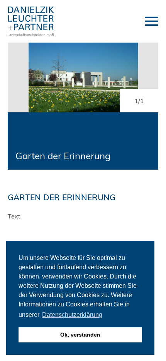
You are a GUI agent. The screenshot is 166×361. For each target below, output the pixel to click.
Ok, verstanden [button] (80, 335)
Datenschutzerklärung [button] (72, 314)
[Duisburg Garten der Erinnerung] (83, 77)
